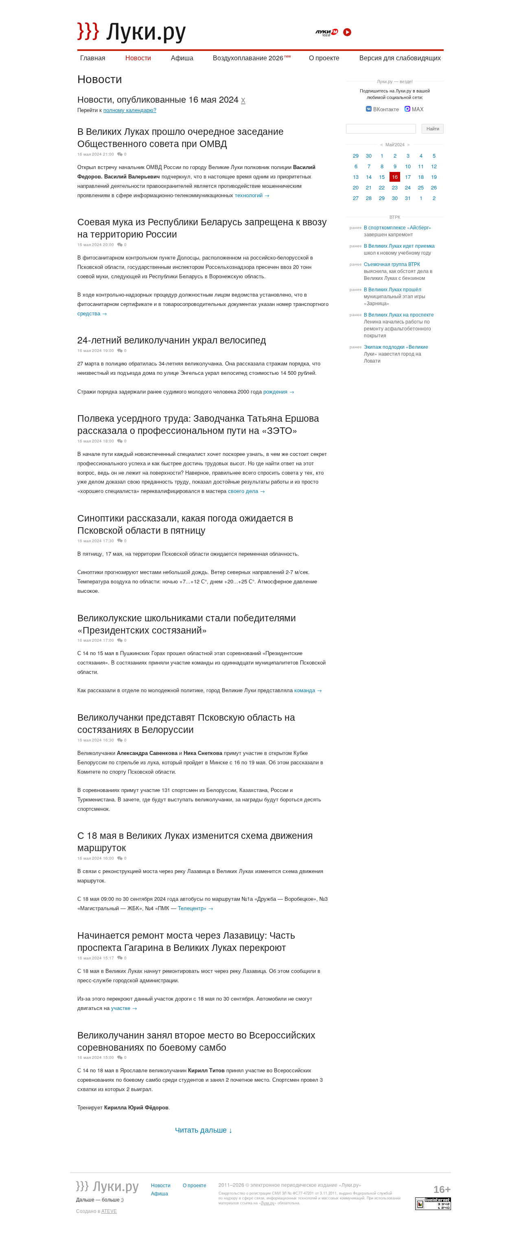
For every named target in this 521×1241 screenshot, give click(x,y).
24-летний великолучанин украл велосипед (171, 339)
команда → (308, 690)
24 (408, 187)
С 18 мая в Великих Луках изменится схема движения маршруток (195, 841)
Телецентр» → (195, 908)
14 (369, 176)
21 (369, 187)
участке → (124, 1008)
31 (408, 198)
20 (356, 187)
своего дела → (246, 491)
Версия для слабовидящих (400, 57)
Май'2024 (395, 144)
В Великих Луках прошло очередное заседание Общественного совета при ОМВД (180, 137)
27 (356, 198)
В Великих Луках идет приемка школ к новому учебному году (399, 249)
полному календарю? (129, 110)
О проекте (324, 57)
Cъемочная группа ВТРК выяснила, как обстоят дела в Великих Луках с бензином (398, 271)
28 (369, 198)
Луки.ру (267, 1203)
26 (434, 187)
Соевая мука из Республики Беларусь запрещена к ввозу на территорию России (202, 227)
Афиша (182, 57)
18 (421, 176)
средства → (92, 313)
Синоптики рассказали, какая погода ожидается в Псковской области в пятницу (185, 523)
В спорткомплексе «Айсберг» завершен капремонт (397, 231)
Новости (138, 57)
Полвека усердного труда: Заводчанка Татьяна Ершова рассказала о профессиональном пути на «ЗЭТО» (198, 423)
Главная (92, 57)
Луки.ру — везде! (395, 81)
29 (356, 155)
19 (434, 176)
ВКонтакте (386, 109)
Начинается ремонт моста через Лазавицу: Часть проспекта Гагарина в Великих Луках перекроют (186, 940)
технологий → (252, 195)
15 (382, 176)
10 (408, 166)
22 (382, 187)
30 (369, 155)
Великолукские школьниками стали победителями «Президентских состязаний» (186, 623)
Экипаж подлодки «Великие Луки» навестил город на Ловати (396, 353)
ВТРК (395, 216)
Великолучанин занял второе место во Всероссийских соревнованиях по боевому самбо (196, 1040)
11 (421, 166)
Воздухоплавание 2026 (248, 57)
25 (421, 187)
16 (395, 176)
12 (434, 166)
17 (408, 176)
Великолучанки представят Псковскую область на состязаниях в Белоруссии (186, 722)
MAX (418, 109)
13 (356, 176)
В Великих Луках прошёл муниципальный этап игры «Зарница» (394, 296)
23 (395, 187)
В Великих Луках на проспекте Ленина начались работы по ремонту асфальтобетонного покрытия (399, 325)
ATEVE (109, 1211)
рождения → (278, 391)
